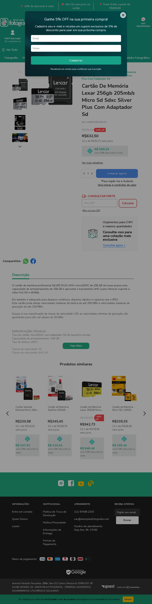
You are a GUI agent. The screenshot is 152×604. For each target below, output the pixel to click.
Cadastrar (76, 60)
